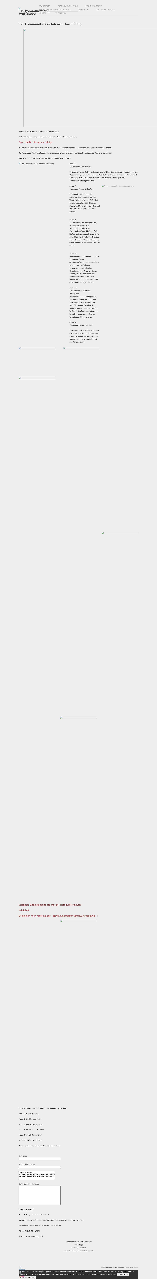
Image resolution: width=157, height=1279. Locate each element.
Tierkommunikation (68, 6)
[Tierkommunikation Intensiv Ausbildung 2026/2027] (37, 1176)
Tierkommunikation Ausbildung (55, 10)
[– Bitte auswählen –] (37, 1172)
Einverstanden (123, 1274)
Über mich (83, 10)
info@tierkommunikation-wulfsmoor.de (78, 1250)
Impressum (60, 13)
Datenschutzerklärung (131, 1267)
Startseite (44, 6)
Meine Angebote (94, 6)
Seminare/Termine (106, 10)
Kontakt (43, 13)
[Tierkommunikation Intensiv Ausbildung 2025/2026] (37, 1174)
